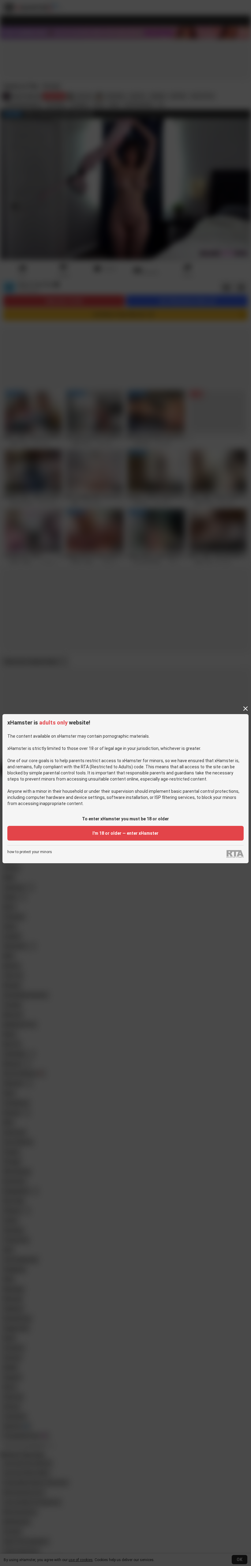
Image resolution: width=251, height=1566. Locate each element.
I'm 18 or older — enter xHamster (125, 833)
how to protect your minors (29, 852)
